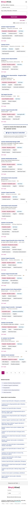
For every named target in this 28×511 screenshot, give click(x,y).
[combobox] (14, 7)
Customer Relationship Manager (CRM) (10, 141)
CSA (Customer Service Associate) (9, 178)
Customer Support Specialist (8, 26)
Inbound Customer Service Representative (11, 289)
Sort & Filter (22, 20)
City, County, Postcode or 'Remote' (9, 10)
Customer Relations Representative (11, 383)
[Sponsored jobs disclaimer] (26, 23)
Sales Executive (7, 392)
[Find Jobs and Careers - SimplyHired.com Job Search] (6, 2)
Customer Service (5, 44)
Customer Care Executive (7, 222)
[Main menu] (26, 2)
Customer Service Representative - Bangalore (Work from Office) (13, 76)
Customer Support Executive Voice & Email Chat (12, 240)
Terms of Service (18, 501)
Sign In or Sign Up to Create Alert (16, 132)
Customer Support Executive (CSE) (9, 110)
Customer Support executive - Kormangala (11, 307)
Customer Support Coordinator (10, 385)
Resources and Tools (13, 483)
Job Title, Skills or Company (7, 5)
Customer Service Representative (9, 58)
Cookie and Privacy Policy (19, 137)
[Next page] (23, 372)
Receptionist (6, 387)
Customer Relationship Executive (9, 158)
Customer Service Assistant (7, 355)
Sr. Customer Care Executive (7, 338)
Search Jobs (14, 17)
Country (9, 490)
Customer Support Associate (8, 258)
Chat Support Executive (6, 94)
